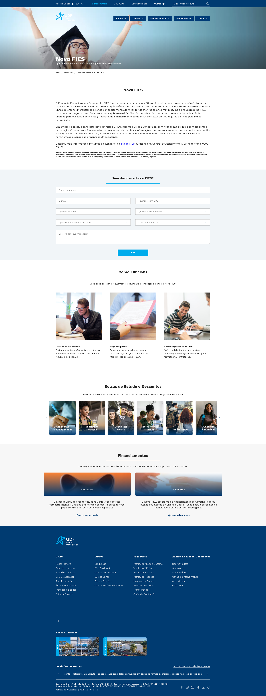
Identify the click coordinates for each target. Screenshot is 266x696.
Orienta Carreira (64, 594)
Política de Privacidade (67, 690)
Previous (46, 418)
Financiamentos (84, 73)
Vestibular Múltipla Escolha (148, 564)
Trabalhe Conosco (65, 572)
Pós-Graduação (103, 568)
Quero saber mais (87, 515)
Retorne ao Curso (143, 585)
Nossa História (63, 564)
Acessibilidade (63, 3)
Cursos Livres (102, 576)
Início (58, 73)
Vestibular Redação (143, 576)
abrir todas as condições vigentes (191, 666)
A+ (77, 3)
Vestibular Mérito (142, 568)
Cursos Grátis (99, 3)
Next (219, 418)
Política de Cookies (88, 690)
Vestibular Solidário (143, 572)
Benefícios (68, 73)
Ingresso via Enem (143, 581)
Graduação (100, 564)
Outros (157, 3)
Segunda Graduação (144, 594)
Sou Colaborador (65, 576)
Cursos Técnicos (103, 581)
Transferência (140, 589)
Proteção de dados (66, 589)
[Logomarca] (74, 16)
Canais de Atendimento (185, 576)
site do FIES (128, 143)
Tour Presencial (64, 581)
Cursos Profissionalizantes (109, 585)
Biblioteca (177, 585)
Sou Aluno (119, 3)
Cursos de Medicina (105, 572)
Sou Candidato (139, 3)
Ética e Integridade (66, 585)
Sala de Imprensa (65, 568)
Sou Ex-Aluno (179, 572)
